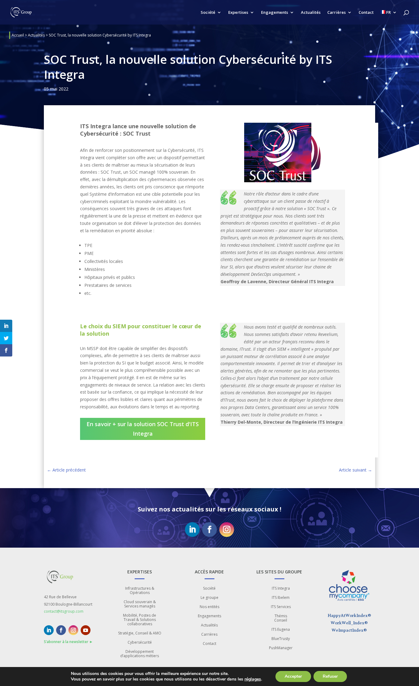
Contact (366, 12)
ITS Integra (281, 588)
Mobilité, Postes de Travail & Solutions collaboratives (139, 619)
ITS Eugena (280, 629)
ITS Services (281, 607)
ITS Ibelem (281, 597)
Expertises (238, 12)
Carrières (336, 12)
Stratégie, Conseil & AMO (139, 633)
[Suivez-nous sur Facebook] (209, 529)
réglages (252, 679)
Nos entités (209, 607)
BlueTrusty (280, 639)
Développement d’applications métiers (139, 653)
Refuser (330, 676)
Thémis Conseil (280, 618)
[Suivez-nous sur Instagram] (226, 529)
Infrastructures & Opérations (139, 590)
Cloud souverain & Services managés (140, 604)
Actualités (311, 12)
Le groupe (209, 597)
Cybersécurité (140, 642)
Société (208, 12)
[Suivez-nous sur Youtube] (85, 630)
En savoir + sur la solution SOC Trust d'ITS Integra (142, 428)
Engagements (274, 12)
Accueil (18, 35)
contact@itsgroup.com (63, 611)
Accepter (293, 676)
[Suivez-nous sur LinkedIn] (192, 529)
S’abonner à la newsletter (68, 641)
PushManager (281, 648)
